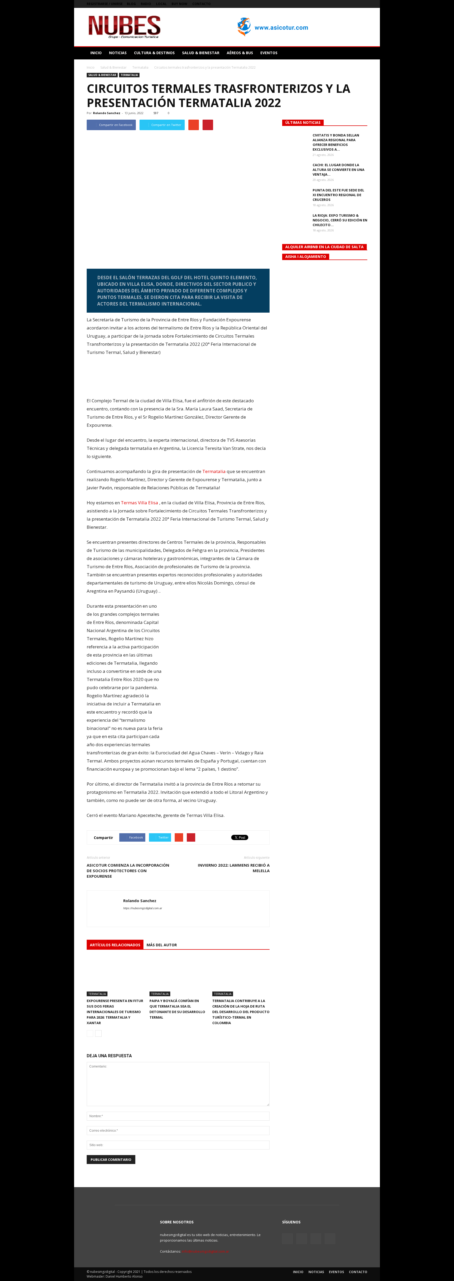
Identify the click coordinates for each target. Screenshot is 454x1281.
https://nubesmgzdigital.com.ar (142, 908)
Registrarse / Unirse (105, 4)
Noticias (316, 1272)
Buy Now (179, 4)
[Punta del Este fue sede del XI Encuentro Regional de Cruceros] (295, 197)
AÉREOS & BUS (240, 52)
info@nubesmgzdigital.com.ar (205, 1251)
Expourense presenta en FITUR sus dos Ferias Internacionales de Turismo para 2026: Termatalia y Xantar (115, 1011)
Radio (146, 4)
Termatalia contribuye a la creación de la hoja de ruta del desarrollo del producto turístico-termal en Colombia (241, 1011)
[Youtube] (363, 4)
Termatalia (129, 75)
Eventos (336, 1272)
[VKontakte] (355, 4)
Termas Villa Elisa (139, 503)
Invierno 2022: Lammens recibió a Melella (234, 867)
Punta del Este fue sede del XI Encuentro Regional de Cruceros (338, 195)
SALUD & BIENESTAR (200, 52)
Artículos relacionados (115, 944)
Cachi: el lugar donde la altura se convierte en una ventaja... (338, 169)
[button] (361, 53)
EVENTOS (268, 52)
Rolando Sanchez (106, 113)
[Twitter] (346, 4)
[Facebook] (337, 4)
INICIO (96, 52)
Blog (131, 4)
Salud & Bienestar (102, 75)
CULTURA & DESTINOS (154, 52)
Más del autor (162, 944)
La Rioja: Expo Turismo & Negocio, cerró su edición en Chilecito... (340, 220)
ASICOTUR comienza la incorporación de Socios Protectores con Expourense (128, 870)
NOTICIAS (118, 52)
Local (161, 4)
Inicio (91, 67)
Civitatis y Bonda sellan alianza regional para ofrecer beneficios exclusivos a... (336, 142)
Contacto (201, 4)
